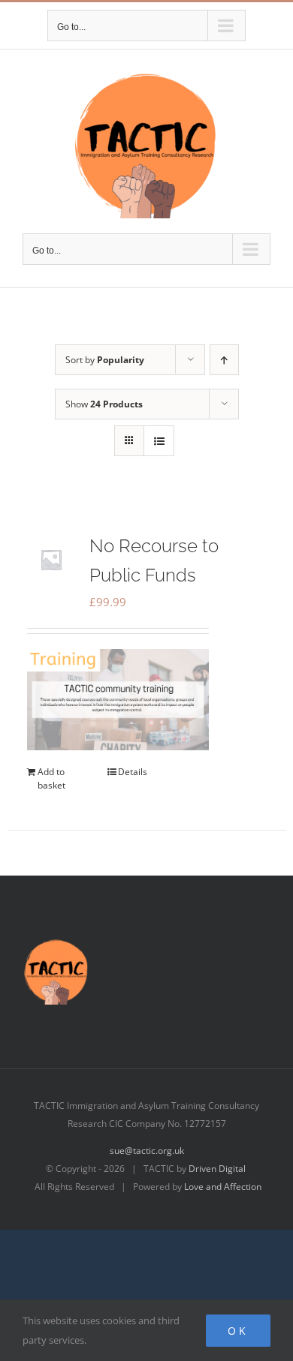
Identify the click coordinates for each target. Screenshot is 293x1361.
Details (132, 771)
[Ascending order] (224, 359)
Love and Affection (222, 1186)
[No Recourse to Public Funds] (51, 559)
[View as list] (159, 440)
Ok (238, 1330)
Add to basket (51, 778)
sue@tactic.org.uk (147, 1150)
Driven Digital (217, 1168)
